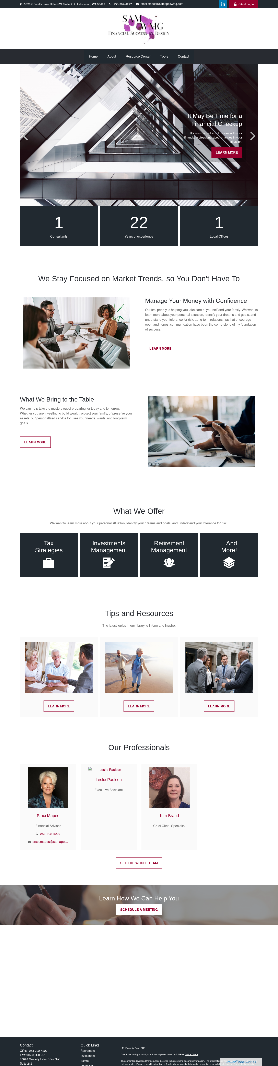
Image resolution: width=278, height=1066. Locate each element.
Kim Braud (169, 815)
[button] (93, 56)
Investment (88, 1056)
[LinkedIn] (223, 4)
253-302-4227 (123, 4)
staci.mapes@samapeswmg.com (162, 4)
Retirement (88, 1051)
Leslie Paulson (109, 779)
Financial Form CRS (135, 1048)
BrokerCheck (191, 1054)
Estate (85, 1061)
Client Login (246, 4)
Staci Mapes (48, 815)
